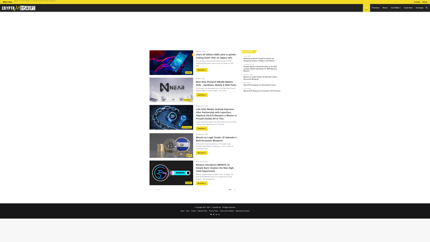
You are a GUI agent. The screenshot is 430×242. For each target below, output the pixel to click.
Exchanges (419, 8)
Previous (158, 189)
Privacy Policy (213, 211)
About (424, 2)
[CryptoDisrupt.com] (18, 7)
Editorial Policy (202, 211)
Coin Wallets (395, 8)
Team (187, 211)
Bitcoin (385, 8)
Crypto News (408, 8)
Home (366, 8)
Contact (417, 2)
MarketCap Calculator (243, 211)
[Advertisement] (215, 30)
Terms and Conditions (227, 211)
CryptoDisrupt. (216, 207)
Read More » (202, 70)
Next (229, 189)
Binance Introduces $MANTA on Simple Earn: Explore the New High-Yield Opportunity (42, 2)
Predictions (376, 8)
